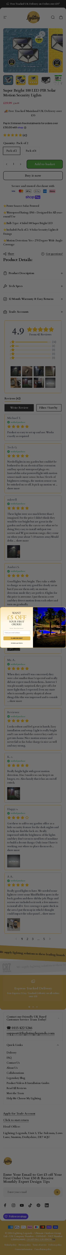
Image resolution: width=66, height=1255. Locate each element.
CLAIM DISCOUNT (17, 638)
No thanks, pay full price (17, 643)
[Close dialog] (64, 608)
